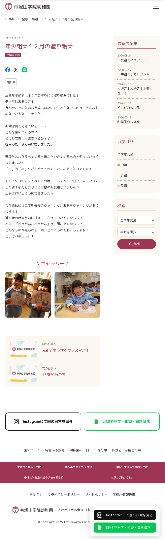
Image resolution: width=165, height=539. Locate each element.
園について (32, 450)
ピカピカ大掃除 (128, 105)
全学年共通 (30, 19)
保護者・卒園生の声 (126, 450)
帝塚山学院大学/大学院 (78, 467)
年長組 (122, 185)
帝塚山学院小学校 (121, 477)
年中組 (122, 165)
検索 (137, 244)
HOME (10, 19)
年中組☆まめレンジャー (135, 72)
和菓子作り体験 (128, 120)
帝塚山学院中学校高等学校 (132, 467)
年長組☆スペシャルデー (135, 58)
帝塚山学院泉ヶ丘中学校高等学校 (43, 477)
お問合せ (36, 494)
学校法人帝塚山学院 (29, 467)
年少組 (122, 175)
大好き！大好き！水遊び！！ (133, 89)
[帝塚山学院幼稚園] (27, 6)
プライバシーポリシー (64, 494)
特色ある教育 (54, 450)
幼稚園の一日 (79, 450)
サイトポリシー (96, 494)
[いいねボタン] (9, 82)
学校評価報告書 (124, 494)
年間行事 (100, 450)
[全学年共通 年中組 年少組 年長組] (136, 220)
